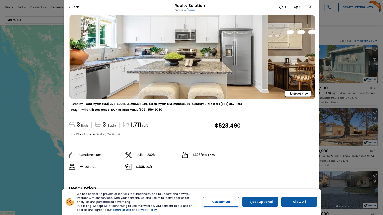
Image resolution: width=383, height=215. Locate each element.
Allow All (299, 201)
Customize (221, 201)
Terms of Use (122, 210)
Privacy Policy (147, 210)
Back (75, 7)
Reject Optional (260, 201)
